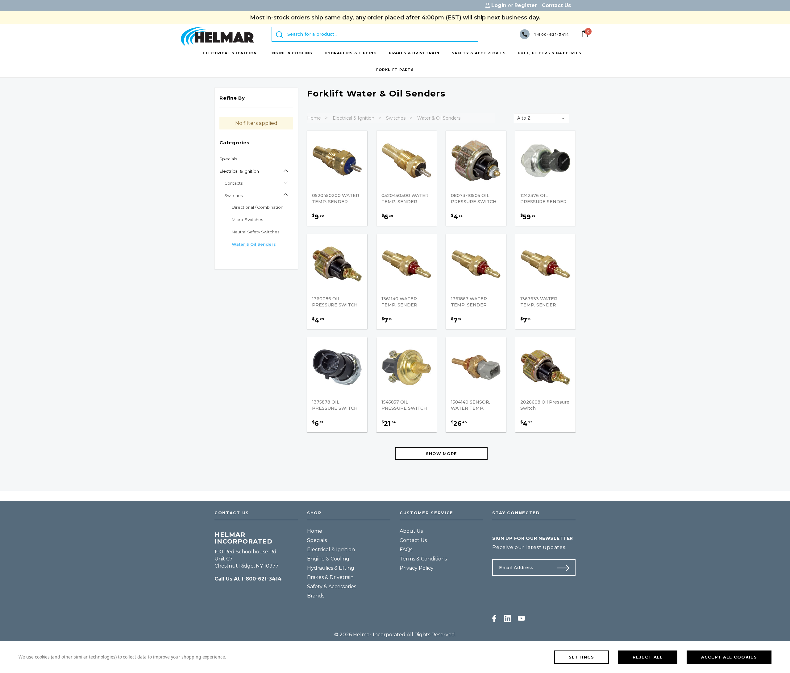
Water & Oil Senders (438, 118)
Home (314, 118)
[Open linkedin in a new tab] (508, 618)
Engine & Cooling (328, 559)
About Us (411, 531)
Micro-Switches (247, 219)
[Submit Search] (279, 35)
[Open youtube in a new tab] (521, 618)
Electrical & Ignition (239, 171)
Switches (233, 195)
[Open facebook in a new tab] (494, 618)
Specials (228, 158)
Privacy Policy (417, 568)
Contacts (233, 183)
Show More (441, 453)
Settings (581, 657)
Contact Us (413, 540)
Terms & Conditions (423, 559)
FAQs (406, 549)
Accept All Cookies (729, 657)
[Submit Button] (565, 567)
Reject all (648, 657)
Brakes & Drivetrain (330, 577)
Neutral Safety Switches (255, 231)
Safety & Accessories (331, 586)
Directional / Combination (257, 207)
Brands (315, 596)
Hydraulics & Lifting (330, 568)
